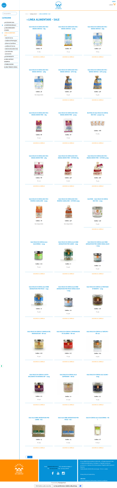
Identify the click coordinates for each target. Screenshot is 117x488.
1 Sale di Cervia (9, 38)
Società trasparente (85, 480)
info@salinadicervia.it (53, 466)
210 (41, 396)
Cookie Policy (91, 474)
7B (70, 135)
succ (31, 457)
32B (100, 91)
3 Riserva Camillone (10, 43)
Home (26, 14)
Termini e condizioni (102, 480)
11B (41, 221)
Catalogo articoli (33, 14)
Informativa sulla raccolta (43, 486)
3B (100, 48)
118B (100, 130)
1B (41, 48)
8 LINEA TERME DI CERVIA (10, 67)
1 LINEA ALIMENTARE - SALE (10, 34)
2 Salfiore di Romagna (11, 40)
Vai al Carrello (112, 4)
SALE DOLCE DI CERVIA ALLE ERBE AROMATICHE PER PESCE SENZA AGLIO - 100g (68, 289)
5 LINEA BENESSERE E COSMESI (9, 29)
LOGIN (113, 1)
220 (41, 264)
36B (100, 178)
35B (71, 178)
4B (41, 91)
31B (70, 91)
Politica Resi (94, 480)
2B (70, 48)
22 (41, 308)
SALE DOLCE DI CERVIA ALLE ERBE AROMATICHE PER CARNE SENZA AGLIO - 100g (97, 244)
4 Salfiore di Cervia (10, 46)
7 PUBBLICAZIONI (8, 64)
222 (71, 310)
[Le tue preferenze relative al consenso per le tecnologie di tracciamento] (1, 366)
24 (70, 439)
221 (100, 265)
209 (100, 353)
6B (41, 135)
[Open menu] (4, 5)
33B (71, 221)
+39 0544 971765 (53, 468)
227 (100, 396)
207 (70, 353)
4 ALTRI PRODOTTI (9, 56)
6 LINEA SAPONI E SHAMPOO (8, 60)
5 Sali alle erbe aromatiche (9, 53)
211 (70, 396)
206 (41, 353)
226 (100, 308)
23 (41, 439)
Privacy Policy (83, 474)
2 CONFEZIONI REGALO (10, 25)
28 (100, 439)
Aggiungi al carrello (39, 57)
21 (70, 264)
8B (41, 178)
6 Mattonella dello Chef (11, 49)
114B (100, 221)
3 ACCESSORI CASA (9, 22)
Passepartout (62, 482)
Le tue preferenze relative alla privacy (65, 486)
